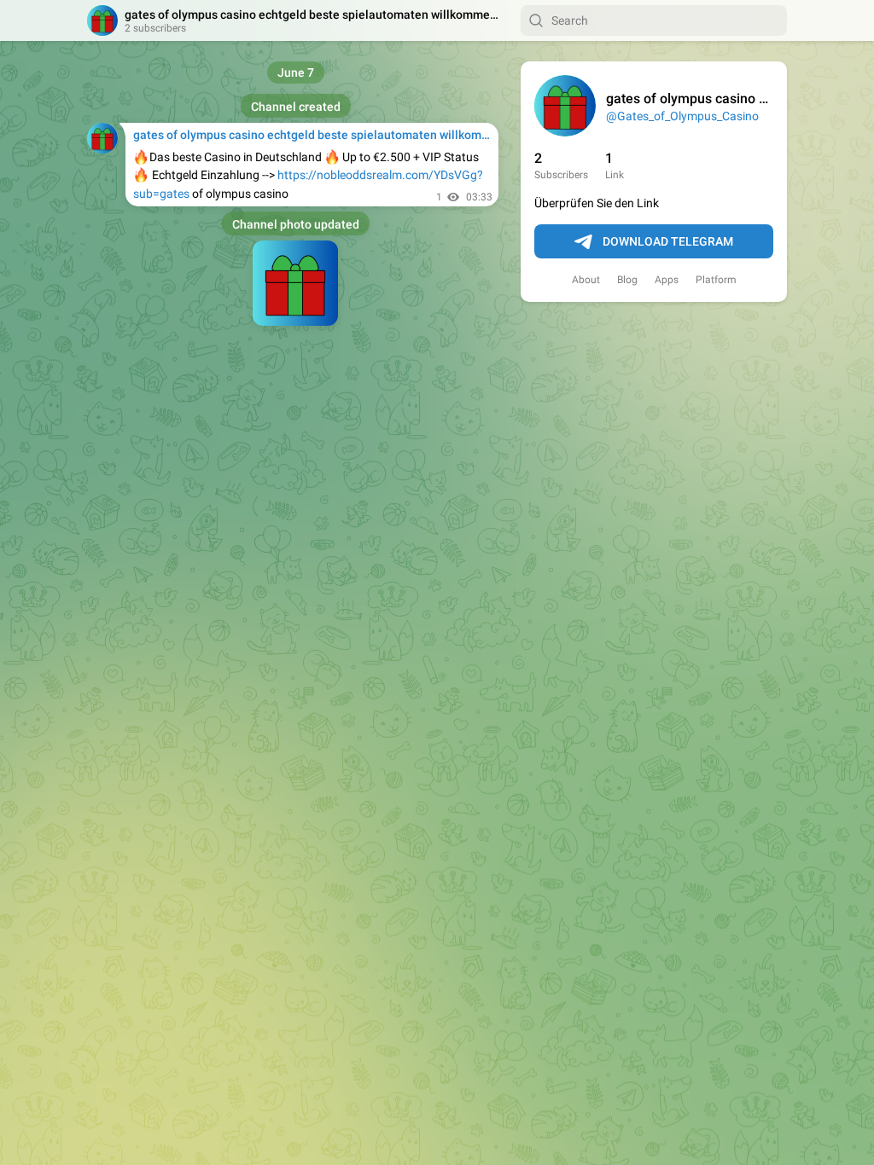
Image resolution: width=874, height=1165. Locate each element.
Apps (667, 280)
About (586, 280)
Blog (627, 280)
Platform (716, 280)
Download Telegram (668, 241)
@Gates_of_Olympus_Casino (682, 116)
